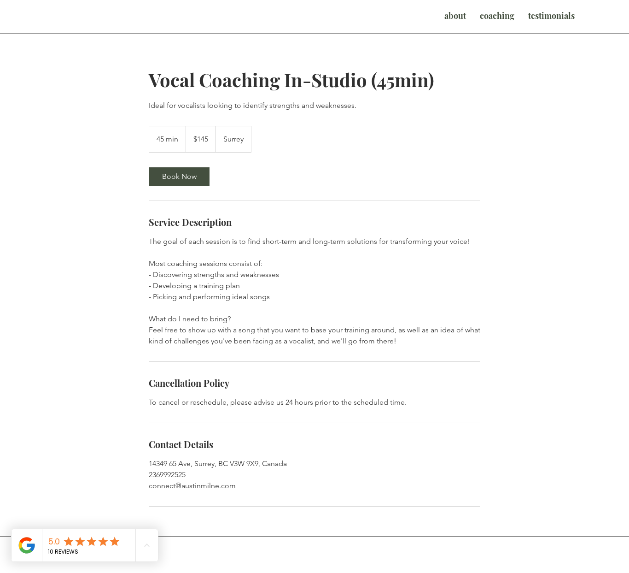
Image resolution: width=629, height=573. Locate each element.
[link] (179, 176)
